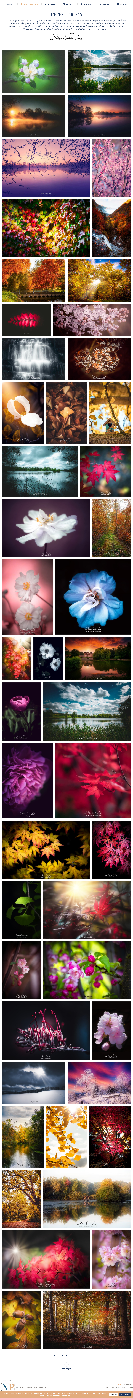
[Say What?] (26, 320)
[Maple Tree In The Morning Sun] (87, 910)
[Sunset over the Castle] (98, 658)
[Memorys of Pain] (33, 116)
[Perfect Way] (21, 1199)
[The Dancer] (46, 528)
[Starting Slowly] (21, 711)
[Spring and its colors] (111, 168)
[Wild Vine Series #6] (46, 228)
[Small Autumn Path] (111, 528)
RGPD (120, 1385)
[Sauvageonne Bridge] (33, 280)
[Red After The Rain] (111, 850)
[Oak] (21, 1320)
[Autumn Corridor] (23, 1137)
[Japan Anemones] (93, 597)
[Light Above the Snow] (33, 1083)
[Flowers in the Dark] (48, 658)
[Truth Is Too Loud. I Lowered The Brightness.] (46, 168)
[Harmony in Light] (27, 597)
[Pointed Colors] (46, 850)
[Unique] (27, 780)
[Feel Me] (99, 71)
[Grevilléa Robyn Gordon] (46, 1030)
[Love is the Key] (110, 413)
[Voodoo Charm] (87, 711)
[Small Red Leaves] (105, 471)
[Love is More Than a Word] (87, 970)
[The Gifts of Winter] (99, 1083)
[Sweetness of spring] (111, 1030)
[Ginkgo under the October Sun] (66, 1137)
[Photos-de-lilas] (92, 320)
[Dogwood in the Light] (23, 413)
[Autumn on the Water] (87, 1199)
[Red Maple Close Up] (110, 1137)
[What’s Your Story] (99, 359)
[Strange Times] (40, 471)
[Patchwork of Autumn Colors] (16, 658)
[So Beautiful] (21, 970)
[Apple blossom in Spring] (33, 71)
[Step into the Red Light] (87, 1320)
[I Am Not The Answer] (99, 116)
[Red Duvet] (93, 780)
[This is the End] (66, 413)
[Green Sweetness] (21, 910)
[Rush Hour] (111, 228)
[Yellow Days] (99, 280)
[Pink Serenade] (111, 1259)
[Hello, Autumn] (46, 1259)
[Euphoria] (33, 359)
